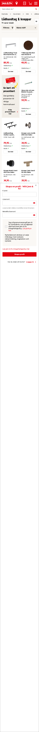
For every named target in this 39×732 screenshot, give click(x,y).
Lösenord (5, 199)
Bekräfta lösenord (8, 211)
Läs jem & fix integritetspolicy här (16, 249)
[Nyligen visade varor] (36, 21)
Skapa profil (19, 254)
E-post (4, 191)
